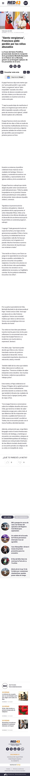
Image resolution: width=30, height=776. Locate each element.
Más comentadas (21, 517)
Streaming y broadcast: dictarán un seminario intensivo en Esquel (9, 724)
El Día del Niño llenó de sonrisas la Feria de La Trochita (19, 561)
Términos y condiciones (18, 768)
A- (28, 72)
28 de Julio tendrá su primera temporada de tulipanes (8, 710)
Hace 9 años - (11, 32)
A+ (25, 72)
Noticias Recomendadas (15, 686)
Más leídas (7, 517)
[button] (11, 66)
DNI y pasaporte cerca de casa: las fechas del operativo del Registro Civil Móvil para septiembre (19, 527)
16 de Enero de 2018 (7, 31)
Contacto (8, 768)
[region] (15, 477)
